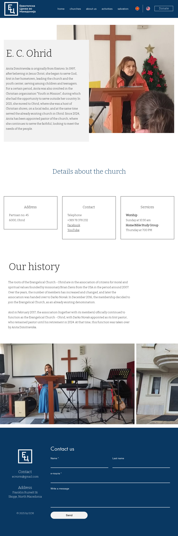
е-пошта (56, 473)
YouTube (73, 230)
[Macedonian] (137, 8)
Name (55, 458)
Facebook (73, 225)
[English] (148, 8)
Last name (118, 458)
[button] (91, 8)
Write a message (60, 488)
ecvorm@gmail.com (25, 476)
